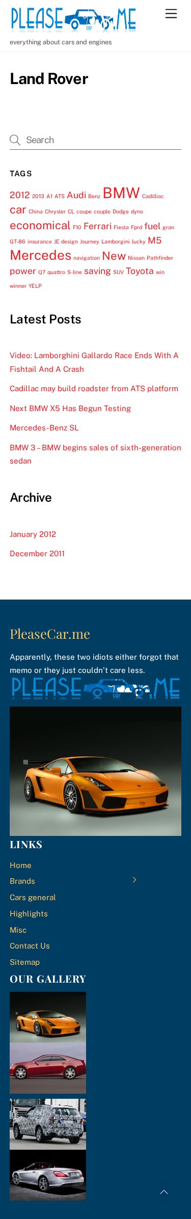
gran (168, 227)
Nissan (136, 258)
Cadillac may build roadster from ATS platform (94, 388)
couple (102, 211)
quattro (56, 272)
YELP (35, 286)
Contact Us (30, 945)
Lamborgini (115, 241)
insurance (40, 241)
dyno (137, 211)
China (36, 211)
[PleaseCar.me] (73, 28)
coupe (84, 211)
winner (18, 286)
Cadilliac (153, 196)
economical (40, 225)
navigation (86, 258)
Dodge (121, 211)
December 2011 (37, 553)
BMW (121, 193)
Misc (18, 930)
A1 (49, 196)
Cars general (33, 897)
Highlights (29, 913)
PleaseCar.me (50, 633)
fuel (152, 226)
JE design (66, 241)
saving (97, 270)
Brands (22, 881)
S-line (74, 272)
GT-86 (17, 241)
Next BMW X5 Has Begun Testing (70, 408)
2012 (20, 194)
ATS (59, 196)
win (160, 272)
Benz (94, 196)
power (23, 270)
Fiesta (121, 227)
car (18, 209)
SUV (118, 272)
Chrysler (55, 211)
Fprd (136, 227)
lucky (139, 241)
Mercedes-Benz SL (44, 427)
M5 (154, 240)
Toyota (140, 270)
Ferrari (98, 226)
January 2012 (33, 534)
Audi (76, 194)
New (114, 255)
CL (71, 211)
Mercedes (40, 255)
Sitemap (25, 962)
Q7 (41, 272)
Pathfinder (160, 258)
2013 (38, 196)
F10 (77, 227)
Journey (89, 241)
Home (21, 865)
